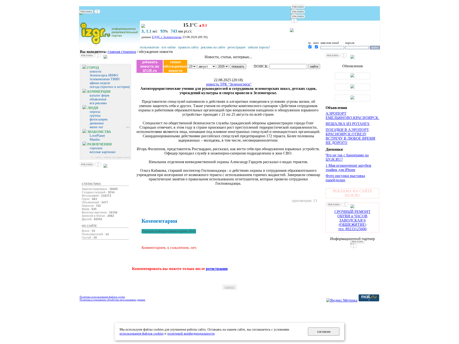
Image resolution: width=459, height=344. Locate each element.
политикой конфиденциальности (191, 333)
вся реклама (98, 103)
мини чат (96, 127)
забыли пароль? (259, 47)
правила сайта (188, 47)
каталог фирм (99, 95)
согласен (323, 331)
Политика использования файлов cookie (102, 296)
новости (95, 71)
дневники (97, 123)
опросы (95, 112)
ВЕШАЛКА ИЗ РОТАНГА (348, 124)
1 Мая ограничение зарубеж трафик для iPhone (348, 167)
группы (95, 115)
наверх (230, 287)
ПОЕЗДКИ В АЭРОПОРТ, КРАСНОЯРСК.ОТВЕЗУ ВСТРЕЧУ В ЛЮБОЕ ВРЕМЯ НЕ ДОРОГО (350, 136)
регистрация (236, 47)
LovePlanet (97, 136)
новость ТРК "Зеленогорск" (229, 84)
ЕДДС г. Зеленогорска (166, 37)
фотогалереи (99, 119)
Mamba (95, 139)
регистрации (217, 269)
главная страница (122, 52)
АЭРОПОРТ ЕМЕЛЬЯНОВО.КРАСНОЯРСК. (352, 115)
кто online (169, 47)
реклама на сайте (213, 47)
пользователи (149, 47)
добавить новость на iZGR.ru (149, 66)
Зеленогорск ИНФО (104, 75)
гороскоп (96, 148)
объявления (98, 99)
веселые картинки (102, 152)
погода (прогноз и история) (110, 87)
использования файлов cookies (142, 333)
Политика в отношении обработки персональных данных (112, 299)
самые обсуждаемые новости (175, 66)
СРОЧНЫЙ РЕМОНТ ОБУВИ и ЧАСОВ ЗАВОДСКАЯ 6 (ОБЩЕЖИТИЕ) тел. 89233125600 (352, 220)
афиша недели (100, 83)
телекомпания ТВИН (105, 79)
